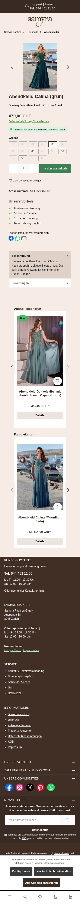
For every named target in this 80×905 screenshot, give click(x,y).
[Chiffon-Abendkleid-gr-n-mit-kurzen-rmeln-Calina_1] (40, 67)
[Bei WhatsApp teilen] (17, 238)
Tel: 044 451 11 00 (42, 8)
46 (32, 151)
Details (39, 415)
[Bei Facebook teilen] (11, 238)
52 (62, 151)
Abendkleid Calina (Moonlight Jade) (40, 519)
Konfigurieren (21, 871)
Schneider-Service (19, 682)
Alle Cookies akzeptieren (41, 882)
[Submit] (67, 820)
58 (34, 159)
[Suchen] (25, 897)
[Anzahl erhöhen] (34, 168)
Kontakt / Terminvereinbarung (26, 670)
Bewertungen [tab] (20, 283)
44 (24, 152)
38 (52, 144)
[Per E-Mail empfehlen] (24, 238)
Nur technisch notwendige (53, 871)
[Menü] (10, 897)
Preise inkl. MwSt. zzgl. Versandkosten (29, 121)
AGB (11, 741)
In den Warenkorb (55, 168)
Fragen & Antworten (20, 730)
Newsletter (14, 693)
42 (14, 152)
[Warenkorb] (70, 897)
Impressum (15, 747)
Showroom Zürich (18, 714)
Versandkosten (61, 853)
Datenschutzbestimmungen (25, 736)
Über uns (13, 719)
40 (64, 144)
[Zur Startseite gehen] (40, 22)
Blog (10, 687)
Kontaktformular (34, 590)
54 (14, 159)
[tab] (40, 265)
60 (44, 159)
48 (44, 152)
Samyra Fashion (12, 32)
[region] (40, 67)
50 (54, 152)
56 (22, 158)
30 (14, 144)
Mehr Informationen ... (55, 863)
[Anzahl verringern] (13, 168)
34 (34, 144)
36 (44, 144)
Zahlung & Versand (19, 725)
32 (24, 144)
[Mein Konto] (55, 897)
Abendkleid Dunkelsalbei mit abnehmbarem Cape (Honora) (40, 393)
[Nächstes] (68, 67)
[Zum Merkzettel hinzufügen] (57, 381)
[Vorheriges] (12, 67)
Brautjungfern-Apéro (20, 676)
